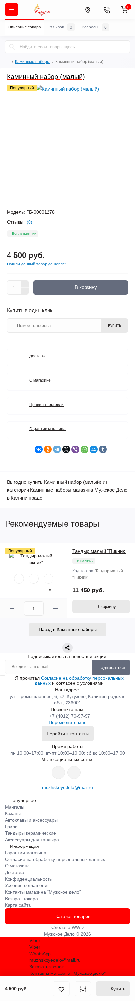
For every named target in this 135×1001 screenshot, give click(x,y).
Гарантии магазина (47, 429)
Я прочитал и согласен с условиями (69, 680)
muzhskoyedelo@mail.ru (67, 787)
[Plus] (25, 283)
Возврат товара (21, 898)
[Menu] (11, 9)
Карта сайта (18, 905)
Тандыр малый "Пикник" (99, 551)
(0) (29, 222)
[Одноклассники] (48, 449)
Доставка (38, 356)
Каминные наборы (32, 61)
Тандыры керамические (30, 833)
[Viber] (75, 449)
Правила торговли (46, 404)
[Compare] (48, 579)
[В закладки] (61, 988)
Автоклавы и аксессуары (31, 820)
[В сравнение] (83, 988)
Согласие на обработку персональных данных (55, 859)
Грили (11, 826)
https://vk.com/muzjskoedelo (58, 772)
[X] (66, 449)
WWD (78, 927)
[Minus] (25, 291)
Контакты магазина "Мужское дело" (43, 892)
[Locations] (87, 9)
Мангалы (14, 807)
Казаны (13, 813)
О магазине (40, 380)
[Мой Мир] (94, 449)
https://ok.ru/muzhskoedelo (74, 772)
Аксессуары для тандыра (32, 839)
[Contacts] (106, 9)
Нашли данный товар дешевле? (37, 264)
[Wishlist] (34, 579)
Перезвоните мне (68, 722)
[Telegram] (57, 449)
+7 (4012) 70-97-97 (69, 716)
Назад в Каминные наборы (68, 629)
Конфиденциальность (28, 879)
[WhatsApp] (84, 449)
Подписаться (111, 667)
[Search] (12, 46)
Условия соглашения (27, 885)
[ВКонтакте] (39, 449)
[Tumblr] (103, 449)
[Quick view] (19, 579)
